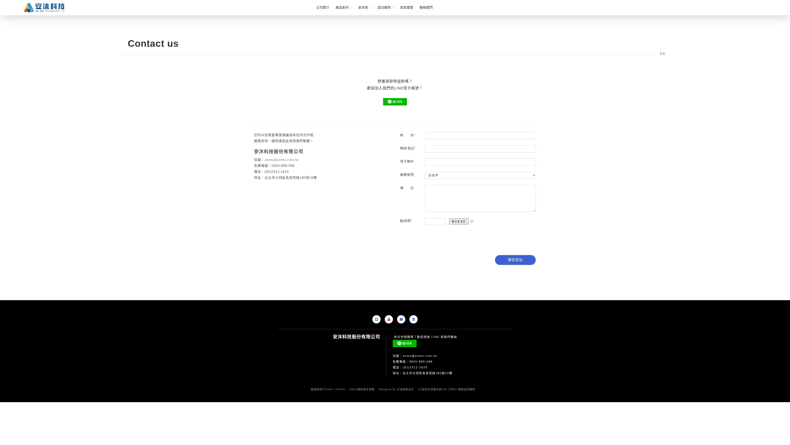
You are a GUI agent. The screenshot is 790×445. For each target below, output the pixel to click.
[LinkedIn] (413, 319)
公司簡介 (322, 7)
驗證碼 (405, 220)
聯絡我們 (426, 7)
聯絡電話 (407, 148)
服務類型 (407, 174)
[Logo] (44, 7)
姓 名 (407, 135)
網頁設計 (408, 389)
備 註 (407, 188)
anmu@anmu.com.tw (282, 160)
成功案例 (384, 7)
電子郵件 (407, 161)
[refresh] (472, 221)
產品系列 (342, 7)
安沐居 (363, 7)
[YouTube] (389, 319)
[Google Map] (401, 319)
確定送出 (515, 260)
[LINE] (376, 319)
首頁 (662, 53)
